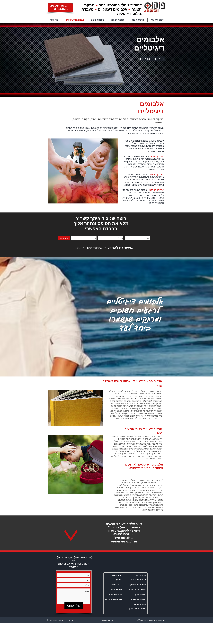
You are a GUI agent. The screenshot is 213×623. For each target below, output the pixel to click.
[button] (114, 599)
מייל (117, 538)
